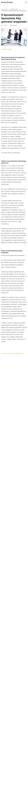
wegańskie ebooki (6, 49)
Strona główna (5, 9)
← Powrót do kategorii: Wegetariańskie (12, 353)
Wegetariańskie (14, 9)
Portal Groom (7, 2)
